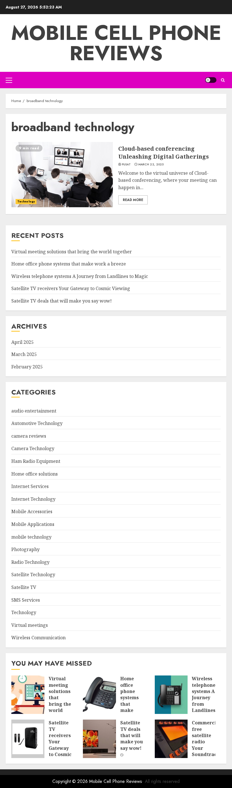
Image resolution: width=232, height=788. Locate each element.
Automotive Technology (37, 423)
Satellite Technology (33, 574)
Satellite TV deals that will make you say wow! (61, 301)
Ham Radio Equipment (35, 461)
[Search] (222, 80)
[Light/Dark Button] (210, 80)
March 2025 (24, 354)
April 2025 (22, 342)
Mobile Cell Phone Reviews (116, 43)
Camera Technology (32, 448)
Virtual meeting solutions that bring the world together (71, 252)
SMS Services (25, 600)
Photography (25, 549)
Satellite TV (23, 587)
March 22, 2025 (151, 165)
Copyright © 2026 (70, 781)
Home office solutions (34, 474)
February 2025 (27, 367)
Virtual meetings (29, 625)
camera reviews (28, 436)
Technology (26, 201)
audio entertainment (33, 411)
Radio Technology (30, 562)
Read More (133, 199)
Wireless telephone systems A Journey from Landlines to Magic (79, 276)
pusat (126, 165)
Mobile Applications (32, 524)
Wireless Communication (38, 637)
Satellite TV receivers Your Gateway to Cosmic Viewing (70, 288)
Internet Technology (33, 499)
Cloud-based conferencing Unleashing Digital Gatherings (163, 152)
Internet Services (30, 486)
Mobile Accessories (31, 511)
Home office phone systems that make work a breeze (68, 264)
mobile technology (31, 537)
